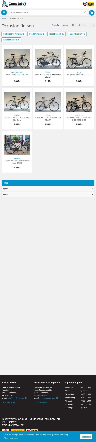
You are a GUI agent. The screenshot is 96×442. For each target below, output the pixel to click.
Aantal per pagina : (61, 25)
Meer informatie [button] (11, 438)
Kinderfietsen (11, 39)
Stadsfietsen (36, 33)
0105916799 (10, 403)
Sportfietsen (77, 33)
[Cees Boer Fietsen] (14, 4)
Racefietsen (56, 33)
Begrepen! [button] (86, 437)
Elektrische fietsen (13, 33)
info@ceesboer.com (16, 398)
